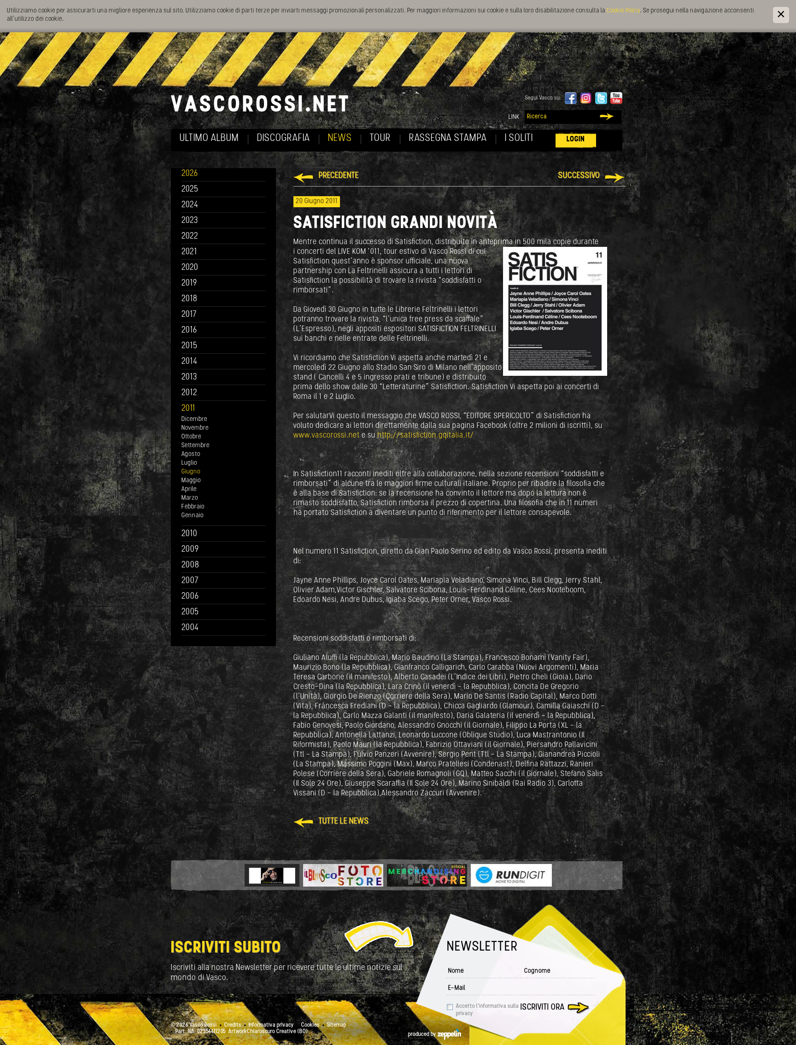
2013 (189, 377)
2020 (190, 267)
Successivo (579, 176)
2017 (189, 314)
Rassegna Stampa (448, 138)
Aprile (189, 489)
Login (576, 139)
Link (514, 117)
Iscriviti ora (543, 1008)
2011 (188, 408)
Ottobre (191, 436)
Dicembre (194, 419)
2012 (189, 393)
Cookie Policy (623, 10)
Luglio (189, 463)
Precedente (339, 176)
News (340, 138)
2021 (189, 252)
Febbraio (193, 506)
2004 (190, 628)
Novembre (195, 428)
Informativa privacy (271, 1025)
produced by (423, 1034)
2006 (190, 596)
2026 (189, 173)
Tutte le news (344, 821)
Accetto (487, 1010)
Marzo (189, 498)
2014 (189, 361)
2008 (190, 565)
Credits (232, 1025)
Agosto (190, 454)
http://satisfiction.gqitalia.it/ (425, 435)
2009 (190, 549)
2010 (189, 534)
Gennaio (192, 515)
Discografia (283, 138)
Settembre (195, 445)
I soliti (519, 138)
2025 (190, 189)
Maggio (191, 480)
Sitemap (336, 1025)
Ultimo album (209, 138)
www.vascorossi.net (327, 435)
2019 (189, 283)
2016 (189, 330)
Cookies (310, 1025)
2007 (190, 581)
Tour (380, 138)
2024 (190, 205)
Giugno (190, 471)
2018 (189, 299)
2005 (190, 612)
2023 (189, 220)
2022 (190, 236)
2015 (189, 346)
